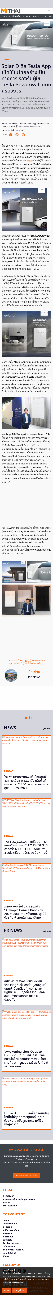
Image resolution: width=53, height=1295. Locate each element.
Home (4, 123)
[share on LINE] (23, 134)
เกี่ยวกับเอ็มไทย (10, 1205)
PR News (34, 677)
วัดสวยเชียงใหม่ (10, 1223)
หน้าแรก (6, 16)
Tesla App (23, 660)
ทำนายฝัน (16, 16)
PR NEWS (5, 59)
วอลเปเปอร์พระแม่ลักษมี (13, 1249)
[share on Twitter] (17, 134)
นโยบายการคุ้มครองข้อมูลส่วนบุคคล (19, 1199)
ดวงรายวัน (7, 1233)
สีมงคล (6, 1256)
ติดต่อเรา (7, 1202)
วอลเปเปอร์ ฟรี (9, 1253)
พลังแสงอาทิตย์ (37, 660)
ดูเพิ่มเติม (47, 728)
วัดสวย (6, 1220)
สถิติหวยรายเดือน (11, 1230)
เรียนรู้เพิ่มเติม (19, 1290)
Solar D (12, 660)
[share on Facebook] (11, 134)
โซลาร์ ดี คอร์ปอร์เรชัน (32, 663)
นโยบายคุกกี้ (8, 1196)
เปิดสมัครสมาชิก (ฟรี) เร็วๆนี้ (26, 1175)
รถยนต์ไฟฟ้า (15, 663)
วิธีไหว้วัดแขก (9, 1246)
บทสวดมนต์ (8, 1236)
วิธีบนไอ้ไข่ (7, 1240)
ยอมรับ (7, 1290)
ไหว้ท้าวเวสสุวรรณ (11, 1243)
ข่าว (30, 161)
